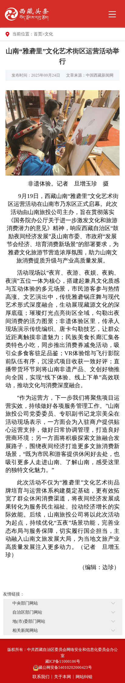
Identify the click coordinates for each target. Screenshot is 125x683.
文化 (49, 34)
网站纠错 (84, 677)
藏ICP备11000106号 (62, 661)
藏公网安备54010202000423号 (65, 667)
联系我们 (40, 677)
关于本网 (62, 677)
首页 (38, 34)
